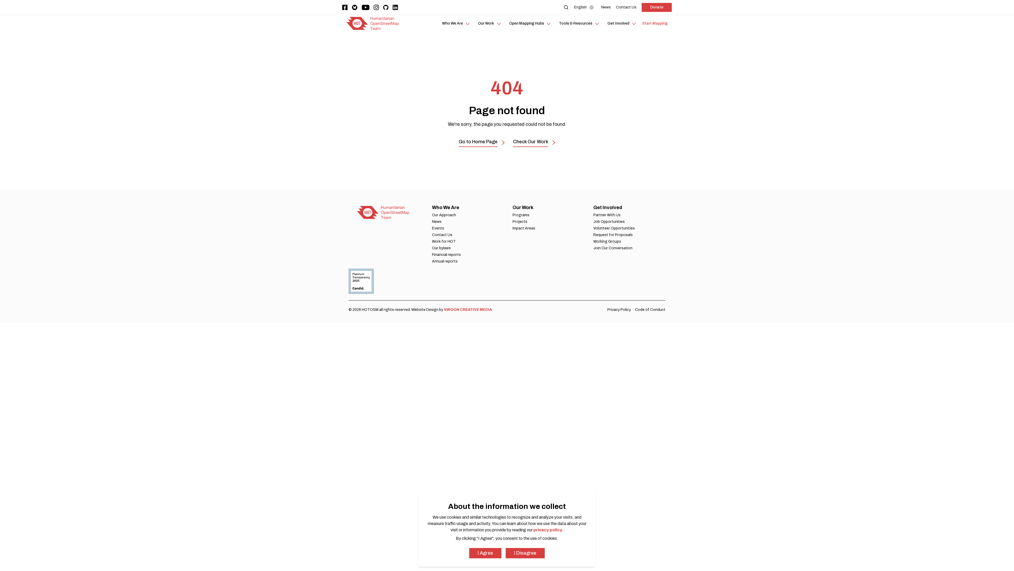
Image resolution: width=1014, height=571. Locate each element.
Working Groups (607, 241)
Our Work (523, 207)
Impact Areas (524, 228)
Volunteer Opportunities (614, 228)
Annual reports (445, 261)
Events (438, 228)
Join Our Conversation (612, 248)
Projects (520, 222)
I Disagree (525, 553)
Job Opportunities (609, 222)
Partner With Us (607, 215)
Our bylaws (441, 248)
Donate (656, 7)
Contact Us (442, 235)
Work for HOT (444, 241)
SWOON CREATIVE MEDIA (468, 310)
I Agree (485, 553)
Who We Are (445, 207)
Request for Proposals (613, 235)
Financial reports (446, 255)
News (437, 222)
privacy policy (547, 530)
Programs (521, 215)
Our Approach (444, 215)
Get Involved (607, 207)
